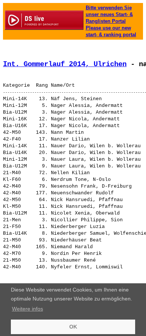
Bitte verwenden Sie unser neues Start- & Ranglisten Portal (109, 14)
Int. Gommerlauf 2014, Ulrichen (65, 64)
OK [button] (73, 327)
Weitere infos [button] (27, 309)
